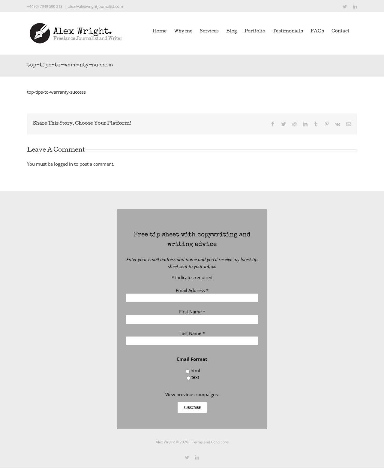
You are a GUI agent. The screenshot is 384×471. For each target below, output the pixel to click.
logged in (63, 164)
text (195, 377)
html (195, 370)
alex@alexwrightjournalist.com (95, 6)
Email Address (192, 290)
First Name (192, 312)
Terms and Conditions (210, 442)
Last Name (192, 333)
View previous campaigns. (192, 394)
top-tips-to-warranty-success (56, 92)
